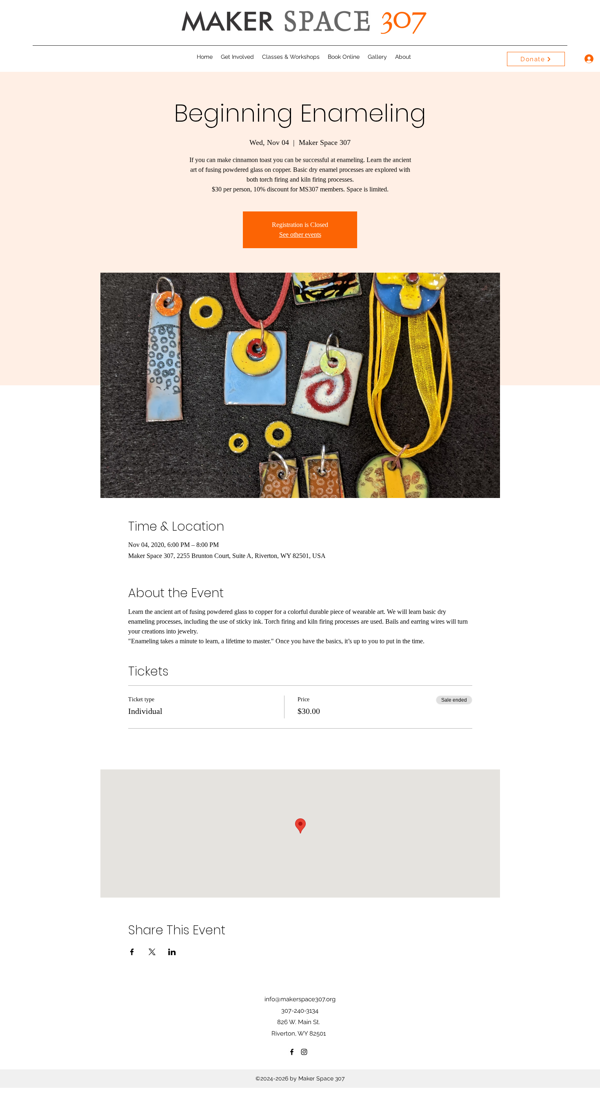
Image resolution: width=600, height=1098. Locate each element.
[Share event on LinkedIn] (172, 952)
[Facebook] (292, 1052)
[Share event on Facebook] (132, 952)
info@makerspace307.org (300, 999)
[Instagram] (304, 1052)
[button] (237, 57)
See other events (300, 234)
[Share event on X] (152, 952)
